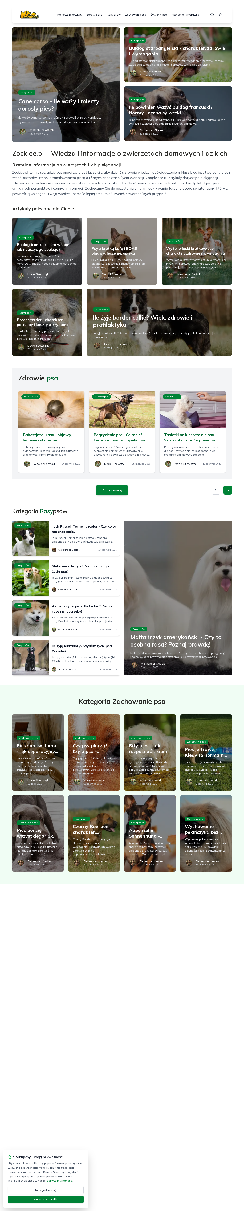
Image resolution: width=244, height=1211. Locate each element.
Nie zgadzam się (45, 1190)
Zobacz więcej (112, 490)
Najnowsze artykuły (69, 14)
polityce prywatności (59, 1180)
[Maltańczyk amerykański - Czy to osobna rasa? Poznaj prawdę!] (178, 598)
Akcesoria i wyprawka (185, 14)
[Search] (212, 15)
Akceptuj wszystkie (46, 1199)
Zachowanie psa (135, 14)
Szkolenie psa (195, 818)
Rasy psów (114, 14)
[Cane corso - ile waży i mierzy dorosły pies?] (66, 84)
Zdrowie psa (94, 14)
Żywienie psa (159, 14)
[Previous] (216, 490)
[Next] (227, 490)
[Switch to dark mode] (220, 14)
